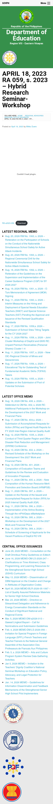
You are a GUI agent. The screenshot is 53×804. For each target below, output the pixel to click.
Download (21, 223)
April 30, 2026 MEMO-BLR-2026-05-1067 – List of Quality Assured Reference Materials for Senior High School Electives (27, 592)
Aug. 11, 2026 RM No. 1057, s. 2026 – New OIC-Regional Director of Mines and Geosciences (27, 356)
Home (20, 115)
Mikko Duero (31, 126)
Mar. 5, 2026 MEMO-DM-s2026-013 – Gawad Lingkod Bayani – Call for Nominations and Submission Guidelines (26, 622)
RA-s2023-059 (8, 223)
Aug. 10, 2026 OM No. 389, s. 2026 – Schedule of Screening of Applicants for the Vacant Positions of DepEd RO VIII (27, 532)
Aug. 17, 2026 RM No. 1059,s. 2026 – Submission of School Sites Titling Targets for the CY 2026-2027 (27, 329)
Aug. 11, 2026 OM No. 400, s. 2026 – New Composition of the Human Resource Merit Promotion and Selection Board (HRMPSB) (27, 483)
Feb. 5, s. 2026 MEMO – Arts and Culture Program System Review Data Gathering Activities (26, 656)
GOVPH (5, 3)
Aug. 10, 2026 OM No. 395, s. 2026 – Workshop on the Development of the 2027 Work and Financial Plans (27, 521)
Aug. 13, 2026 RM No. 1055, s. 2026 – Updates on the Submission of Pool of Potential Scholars (25, 382)
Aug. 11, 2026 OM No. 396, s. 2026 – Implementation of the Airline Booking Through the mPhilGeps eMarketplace (25, 509)
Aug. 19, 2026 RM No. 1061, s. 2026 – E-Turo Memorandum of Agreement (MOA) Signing (26, 292)
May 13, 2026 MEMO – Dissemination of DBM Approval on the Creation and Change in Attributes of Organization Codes (28, 580)
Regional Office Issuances (16, 117)
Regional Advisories (34, 115)
